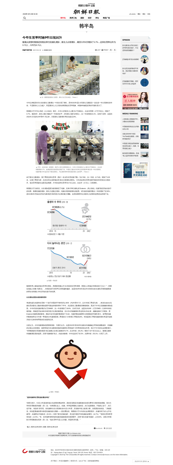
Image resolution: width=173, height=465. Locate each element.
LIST (99, 50)
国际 (82, 18)
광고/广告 (82, 461)
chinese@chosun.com (105, 455)
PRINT (105, 50)
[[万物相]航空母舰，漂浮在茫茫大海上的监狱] (135, 86)
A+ (111, 50)
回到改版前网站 (93, 461)
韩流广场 (106, 18)
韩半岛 (63, 18)
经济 (89, 18)
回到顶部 (108, 428)
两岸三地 (73, 18)
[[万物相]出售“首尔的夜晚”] (135, 63)
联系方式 (74, 461)
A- (115, 50)
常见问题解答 (64, 461)
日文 (148, 14)
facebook (98, 428)
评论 (97, 18)
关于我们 (54, 461)
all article (132, 14)
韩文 (139, 14)
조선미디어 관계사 (141, 461)
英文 (144, 14)
